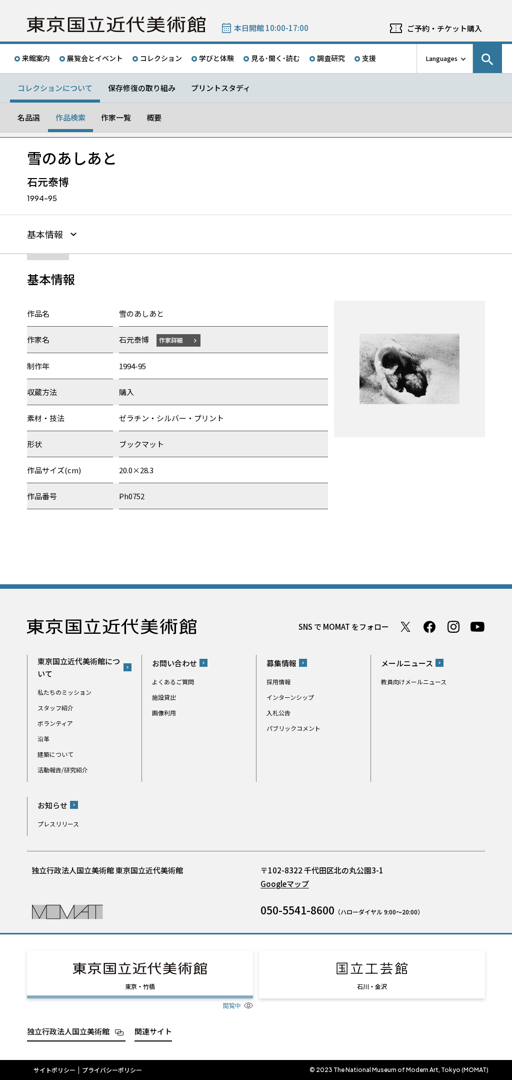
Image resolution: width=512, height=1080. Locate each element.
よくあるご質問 (173, 681)
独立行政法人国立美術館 (68, 1031)
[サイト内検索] (487, 58)
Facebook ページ (429, 627)
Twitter (405, 627)
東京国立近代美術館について (79, 667)
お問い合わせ (174, 663)
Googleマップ (284, 883)
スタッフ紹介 (56, 707)
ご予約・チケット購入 (444, 28)
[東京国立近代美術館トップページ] (116, 25)
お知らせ (53, 805)
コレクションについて (55, 88)
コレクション (161, 58)
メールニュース (407, 663)
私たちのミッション (65, 692)
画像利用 (164, 712)
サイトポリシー (55, 1069)
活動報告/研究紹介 (63, 769)
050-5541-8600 (297, 909)
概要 (154, 117)
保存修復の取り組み (142, 88)
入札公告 (278, 712)
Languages (442, 58)
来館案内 (36, 58)
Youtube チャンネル (477, 627)
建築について (56, 754)
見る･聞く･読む (275, 58)
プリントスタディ (220, 88)
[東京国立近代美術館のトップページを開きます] (67, 911)
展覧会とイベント (95, 58)
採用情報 (278, 681)
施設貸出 (164, 697)
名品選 (29, 117)
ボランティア (55, 723)
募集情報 (281, 663)
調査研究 (331, 58)
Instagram (453, 627)
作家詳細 (171, 340)
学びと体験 (216, 58)
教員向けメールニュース (413, 681)
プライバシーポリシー (112, 1069)
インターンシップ (290, 697)
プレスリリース (58, 823)
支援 (369, 58)
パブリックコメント (293, 728)
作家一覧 (116, 117)
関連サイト (153, 1031)
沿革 (44, 738)
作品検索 (71, 117)
